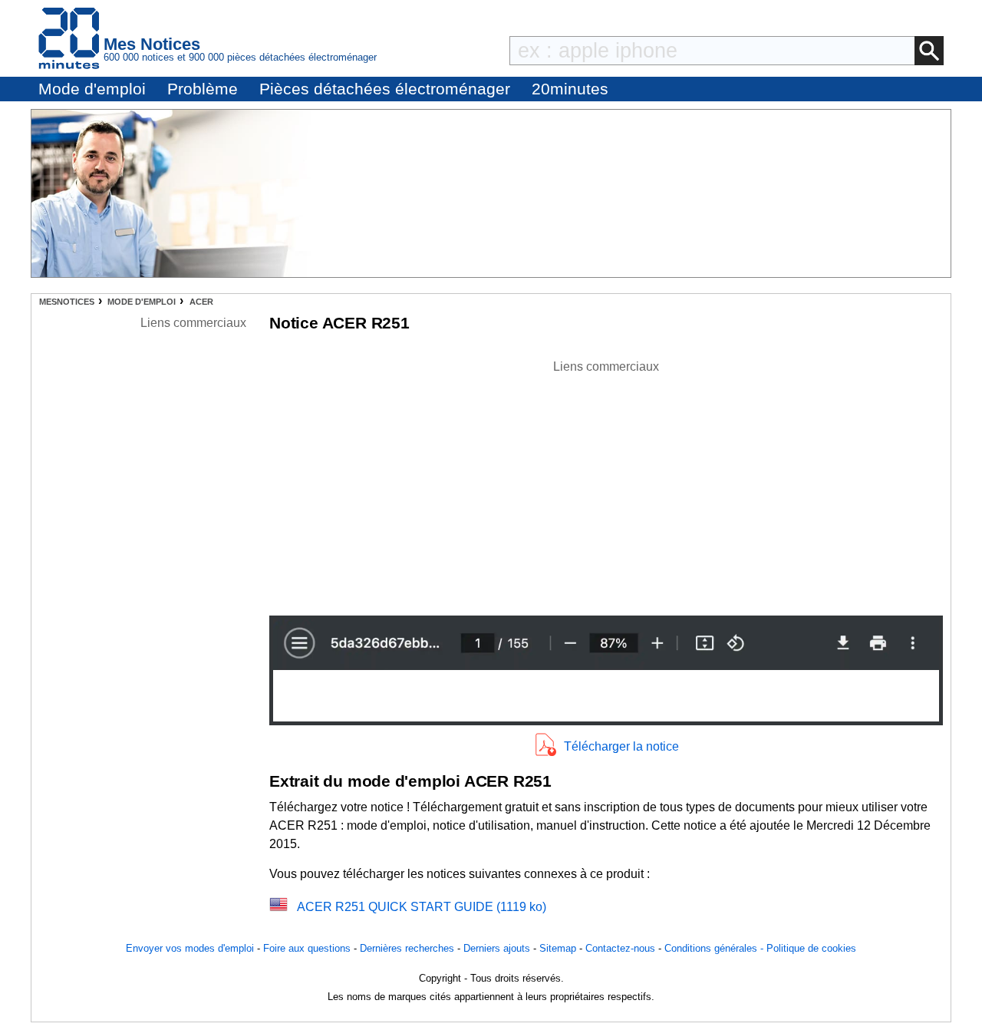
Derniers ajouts (496, 948)
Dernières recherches (407, 948)
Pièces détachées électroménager (384, 88)
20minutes (570, 88)
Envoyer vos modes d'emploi (190, 948)
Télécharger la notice (621, 746)
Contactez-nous (620, 948)
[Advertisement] (606, 483)
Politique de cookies (811, 948)
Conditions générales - (715, 948)
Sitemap (557, 948)
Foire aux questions (307, 948)
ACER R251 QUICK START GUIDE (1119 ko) (421, 906)
